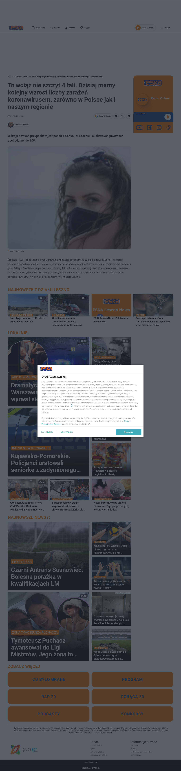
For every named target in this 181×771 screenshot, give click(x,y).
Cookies (57, 424)
